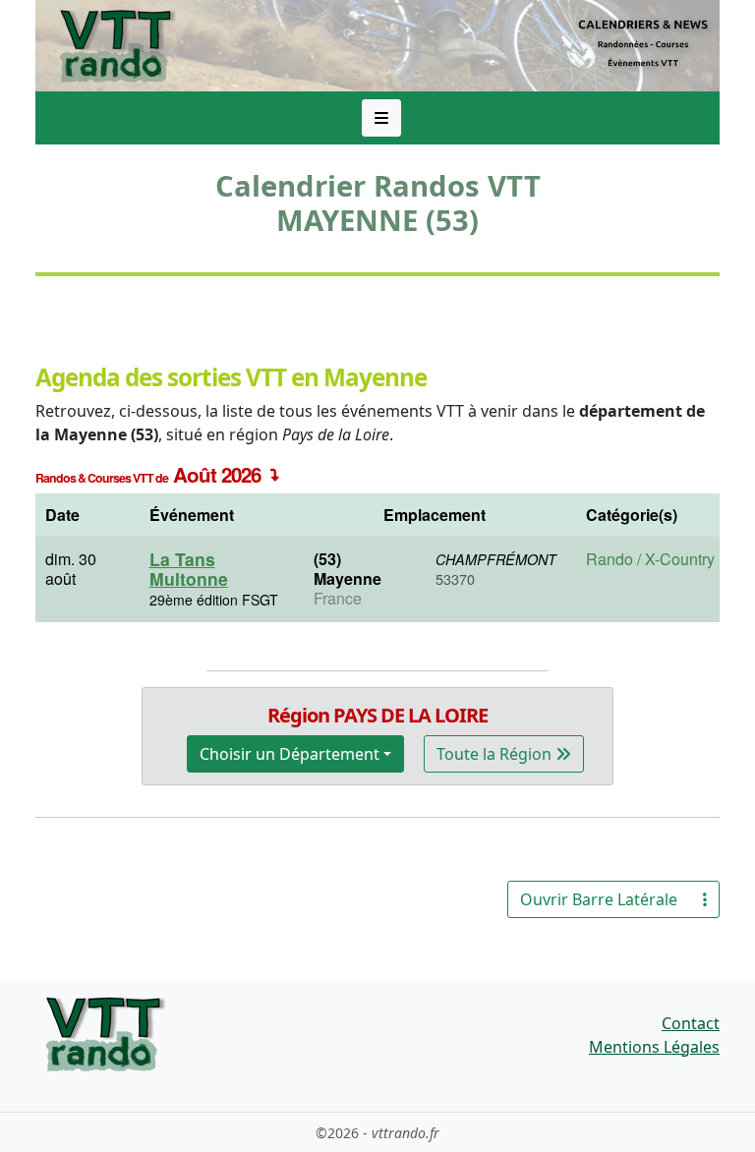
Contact (691, 1023)
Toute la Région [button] (495, 754)
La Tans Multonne (188, 569)
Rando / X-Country (650, 558)
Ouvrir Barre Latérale (598, 899)
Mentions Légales (654, 1047)
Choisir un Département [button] (289, 754)
